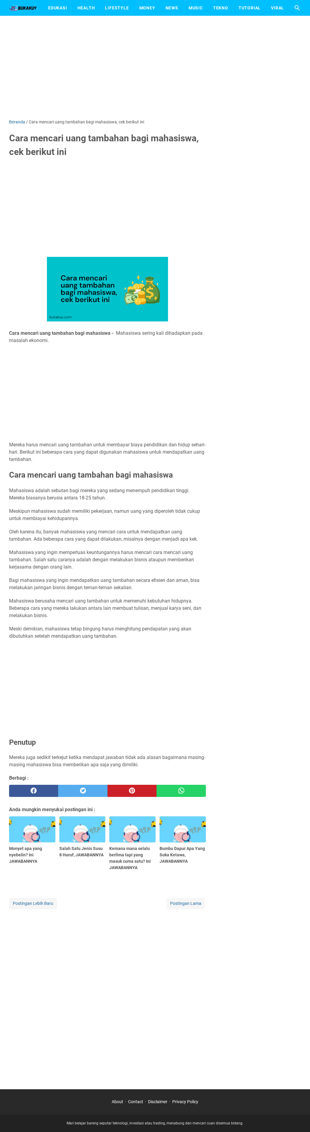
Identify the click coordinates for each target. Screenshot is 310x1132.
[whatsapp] (181, 791)
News (172, 7)
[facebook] (33, 791)
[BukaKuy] (23, 8)
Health (86, 7)
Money (147, 7)
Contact (135, 1101)
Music (196, 7)
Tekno (220, 7)
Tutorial (250, 7)
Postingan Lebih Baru (33, 903)
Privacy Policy (185, 1101)
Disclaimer (157, 1101)
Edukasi (57, 7)
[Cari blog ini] (297, 8)
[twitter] (82, 791)
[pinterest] (132, 791)
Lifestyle (117, 7)
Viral (277, 7)
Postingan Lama (185, 903)
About (117, 1101)
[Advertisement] (155, 67)
